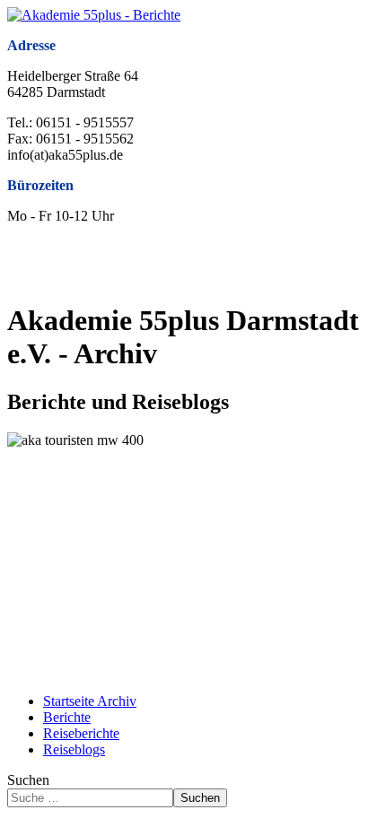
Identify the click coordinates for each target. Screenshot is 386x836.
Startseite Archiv (89, 701)
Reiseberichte (81, 733)
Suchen (28, 780)
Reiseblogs (74, 749)
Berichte (67, 717)
